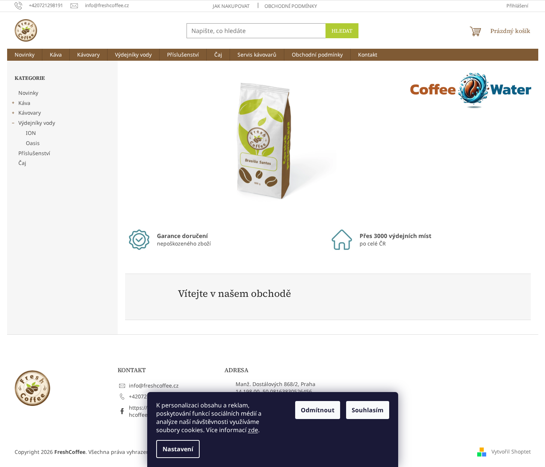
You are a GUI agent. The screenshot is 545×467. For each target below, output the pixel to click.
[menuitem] (24, 55)
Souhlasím (368, 410)
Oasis (33, 143)
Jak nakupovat (231, 6)
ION (31, 132)
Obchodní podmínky (290, 6)
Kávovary (29, 112)
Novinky (28, 92)
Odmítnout (317, 410)
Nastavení (178, 449)
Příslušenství (34, 153)
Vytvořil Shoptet (511, 451)
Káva (24, 102)
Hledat (341, 30)
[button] (145, 143)
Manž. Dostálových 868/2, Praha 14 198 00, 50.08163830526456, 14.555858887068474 (275, 391)
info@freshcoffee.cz (154, 385)
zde (253, 430)
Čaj (22, 162)
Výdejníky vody (36, 122)
